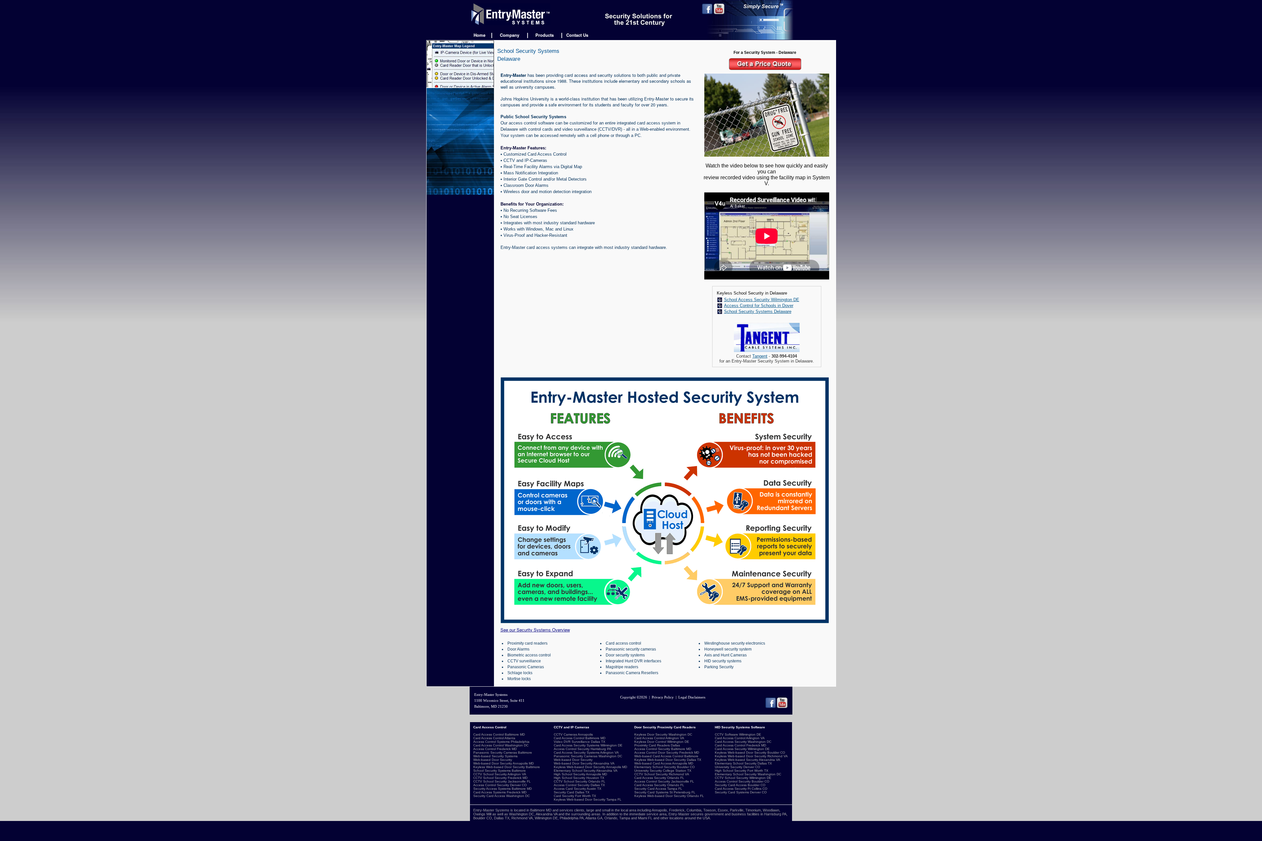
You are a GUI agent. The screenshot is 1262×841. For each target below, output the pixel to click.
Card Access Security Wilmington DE (742, 749)
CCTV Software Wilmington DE (738, 734)
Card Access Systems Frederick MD (499, 792)
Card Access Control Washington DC (500, 745)
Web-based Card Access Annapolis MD (663, 763)
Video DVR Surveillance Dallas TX (579, 741)
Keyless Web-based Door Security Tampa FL (587, 799)
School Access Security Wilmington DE (761, 299)
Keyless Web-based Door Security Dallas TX (667, 760)
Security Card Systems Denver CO (741, 792)
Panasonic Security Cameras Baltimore (502, 752)
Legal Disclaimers (691, 697)
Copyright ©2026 (633, 697)
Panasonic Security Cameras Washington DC (588, 756)
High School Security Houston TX (579, 778)
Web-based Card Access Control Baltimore (666, 756)
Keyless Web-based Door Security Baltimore (506, 767)
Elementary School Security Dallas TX (743, 763)
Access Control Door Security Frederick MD (666, 752)
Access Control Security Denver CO (500, 785)
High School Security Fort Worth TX (741, 770)
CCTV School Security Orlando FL (579, 781)
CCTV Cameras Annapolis (573, 734)
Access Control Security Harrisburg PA (582, 749)
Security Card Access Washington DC (501, 796)
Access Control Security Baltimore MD (662, 749)
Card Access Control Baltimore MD (499, 734)
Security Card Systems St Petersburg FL (664, 792)
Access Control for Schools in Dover (758, 305)
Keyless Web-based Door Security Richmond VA (751, 756)
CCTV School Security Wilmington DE (743, 778)
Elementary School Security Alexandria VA (586, 770)
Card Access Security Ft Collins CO (741, 788)
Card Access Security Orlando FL (659, 778)
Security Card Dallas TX (572, 792)
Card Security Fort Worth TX (575, 796)
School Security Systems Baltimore (499, 770)
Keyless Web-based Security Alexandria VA (747, 760)
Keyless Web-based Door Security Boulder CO (750, 752)
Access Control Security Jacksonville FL (664, 781)
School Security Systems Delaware (757, 311)
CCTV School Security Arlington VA (499, 774)
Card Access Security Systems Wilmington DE (588, 745)
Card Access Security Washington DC (743, 741)
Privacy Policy (663, 697)
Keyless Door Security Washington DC (663, 734)
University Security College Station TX (662, 770)
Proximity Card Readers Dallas (657, 745)
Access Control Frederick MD (495, 749)
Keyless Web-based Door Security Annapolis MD (590, 767)
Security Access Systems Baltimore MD (502, 788)
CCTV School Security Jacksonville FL (502, 781)
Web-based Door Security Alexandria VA (584, 763)
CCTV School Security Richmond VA (661, 774)
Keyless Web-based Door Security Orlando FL (669, 796)
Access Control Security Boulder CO (742, 781)
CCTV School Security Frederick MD (500, 778)
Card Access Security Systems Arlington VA (586, 752)
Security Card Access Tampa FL (658, 788)
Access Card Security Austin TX (577, 788)
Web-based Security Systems (495, 756)
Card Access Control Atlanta (494, 738)
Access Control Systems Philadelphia (501, 741)
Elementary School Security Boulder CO (664, 767)
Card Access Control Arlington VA (659, 738)
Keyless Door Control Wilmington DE (661, 741)
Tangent (759, 356)
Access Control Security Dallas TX (579, 785)
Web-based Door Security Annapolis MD (503, 763)
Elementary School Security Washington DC (748, 774)
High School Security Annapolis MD (580, 774)
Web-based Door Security (492, 760)
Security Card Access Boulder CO (740, 785)
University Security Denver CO (737, 767)
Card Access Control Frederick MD (740, 745)
